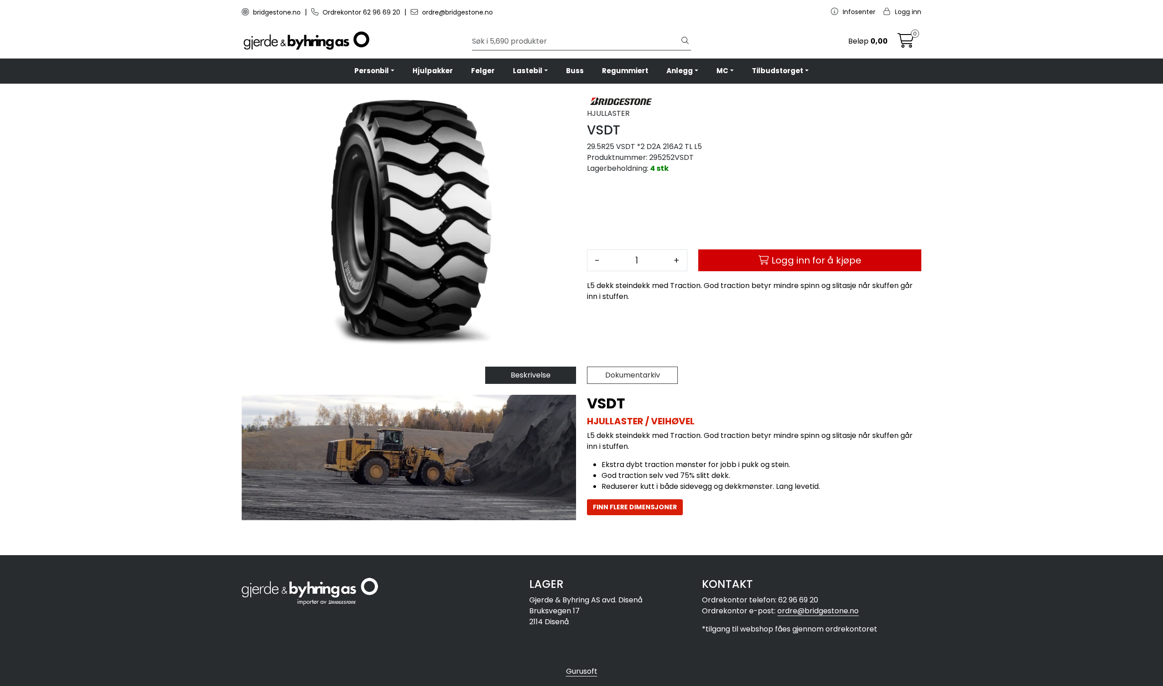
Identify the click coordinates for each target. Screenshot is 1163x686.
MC (722, 70)
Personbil (371, 70)
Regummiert (625, 70)
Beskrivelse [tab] (531, 375)
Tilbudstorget (777, 70)
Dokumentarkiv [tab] (632, 375)
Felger (483, 70)
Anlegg (679, 70)
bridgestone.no (277, 12)
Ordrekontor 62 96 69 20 (361, 12)
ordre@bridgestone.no (456, 12)
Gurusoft (581, 671)
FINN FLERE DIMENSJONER (635, 507)
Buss (575, 70)
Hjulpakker (433, 70)
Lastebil (527, 70)
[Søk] (685, 41)
